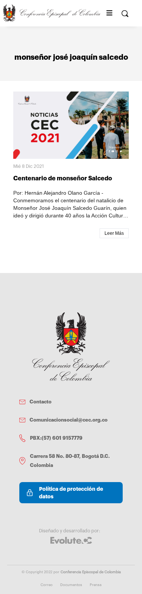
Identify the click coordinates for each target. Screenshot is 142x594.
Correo (47, 585)
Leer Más (114, 233)
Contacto (40, 401)
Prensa (95, 585)
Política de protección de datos (71, 492)
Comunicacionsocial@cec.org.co (69, 419)
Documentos (71, 585)
